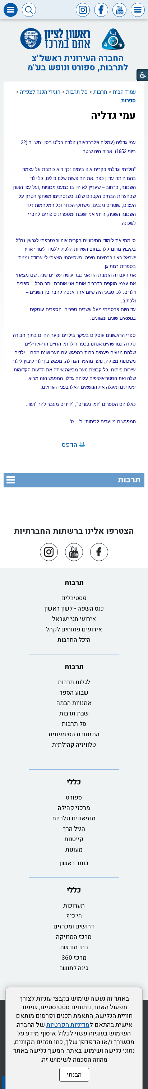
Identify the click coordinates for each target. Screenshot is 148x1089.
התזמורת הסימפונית (74, 734)
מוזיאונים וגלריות (74, 818)
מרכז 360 (74, 957)
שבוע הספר (73, 692)
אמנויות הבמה (74, 703)
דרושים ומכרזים (74, 926)
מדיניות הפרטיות (67, 1025)
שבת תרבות (74, 713)
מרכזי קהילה (74, 807)
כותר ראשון (73, 863)
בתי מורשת (74, 947)
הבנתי (74, 1075)
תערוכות (74, 905)
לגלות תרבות (74, 682)
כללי (73, 782)
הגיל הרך (74, 828)
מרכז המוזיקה (74, 936)
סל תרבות (77, 92)
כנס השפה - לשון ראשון (74, 608)
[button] (137, 10)
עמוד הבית (124, 92)
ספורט (74, 797)
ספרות (128, 101)
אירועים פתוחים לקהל (74, 629)
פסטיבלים (74, 598)
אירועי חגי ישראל (74, 619)
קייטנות (73, 839)
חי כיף (74, 916)
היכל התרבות (74, 639)
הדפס (69, 445)
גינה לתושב (74, 968)
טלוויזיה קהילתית (74, 744)
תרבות (100, 92)
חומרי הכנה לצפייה (40, 92)
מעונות (74, 849)
